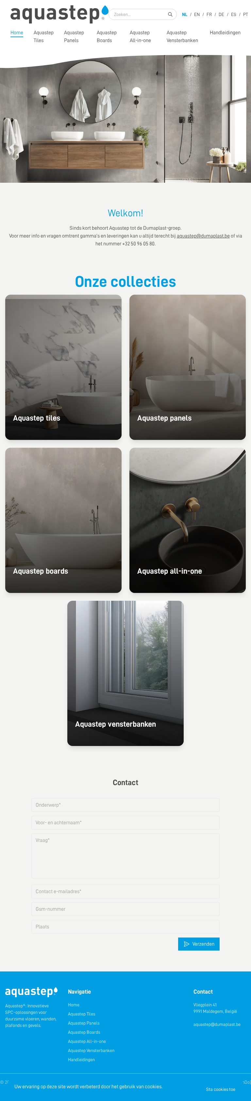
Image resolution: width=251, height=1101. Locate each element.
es (233, 14)
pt (245, 14)
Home (16, 32)
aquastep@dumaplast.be (217, 1024)
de (221, 14)
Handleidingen (225, 32)
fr (209, 14)
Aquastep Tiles (81, 1014)
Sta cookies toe (220, 1089)
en (197, 14)
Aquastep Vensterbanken (182, 36)
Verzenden (203, 944)
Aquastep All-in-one (140, 36)
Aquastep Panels (74, 36)
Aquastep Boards (107, 36)
